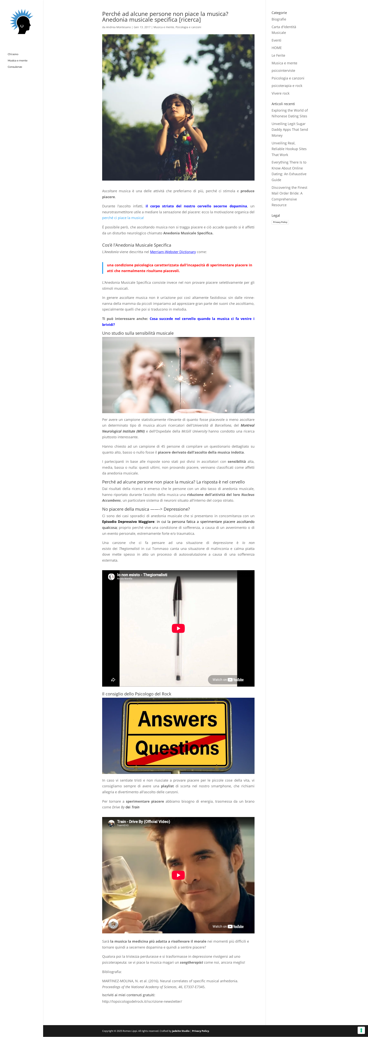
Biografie (279, 19)
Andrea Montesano (118, 27)
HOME (277, 47)
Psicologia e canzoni (188, 27)
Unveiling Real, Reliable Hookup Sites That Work (289, 149)
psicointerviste (283, 70)
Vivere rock (280, 93)
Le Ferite (278, 55)
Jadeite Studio (181, 1031)
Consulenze (15, 67)
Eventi (276, 40)
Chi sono (13, 54)
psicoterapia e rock (287, 85)
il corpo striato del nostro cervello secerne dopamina (196, 206)
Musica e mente (17, 60)
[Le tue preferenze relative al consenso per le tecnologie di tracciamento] (361, 1030)
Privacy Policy (280, 222)
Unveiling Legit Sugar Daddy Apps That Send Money (290, 129)
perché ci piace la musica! (123, 217)
